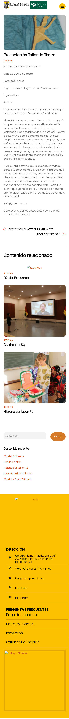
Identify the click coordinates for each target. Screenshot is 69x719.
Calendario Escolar (22, 642)
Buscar (58, 436)
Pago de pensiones (22, 614)
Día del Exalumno (16, 278)
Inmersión (14, 633)
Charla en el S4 (14, 345)
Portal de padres (20, 624)
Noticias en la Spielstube (18, 473)
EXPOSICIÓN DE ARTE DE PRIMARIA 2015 (31, 229)
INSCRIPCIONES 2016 (48, 234)
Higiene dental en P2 (18, 411)
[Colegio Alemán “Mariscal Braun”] (25, 8)
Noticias (8, 60)
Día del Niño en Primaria (18, 479)
